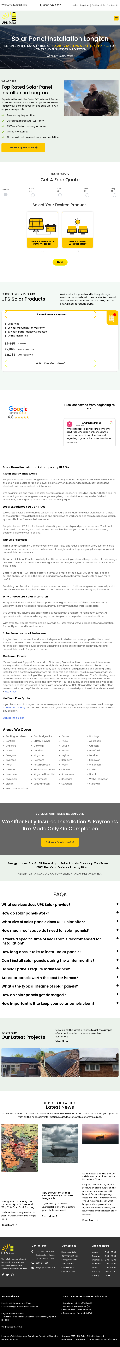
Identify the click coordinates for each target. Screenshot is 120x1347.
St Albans (66, 779)
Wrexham (11, 769)
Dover (9, 750)
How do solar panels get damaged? (33, 995)
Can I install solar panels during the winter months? (47, 960)
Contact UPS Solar (13, 718)
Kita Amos (11, 691)
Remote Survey (68, 1271)
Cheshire (11, 745)
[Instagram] (12, 1274)
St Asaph (66, 783)
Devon (65, 745)
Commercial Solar (69, 1256)
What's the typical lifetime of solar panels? (39, 986)
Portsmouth (40, 779)
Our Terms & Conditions (98, 1339)
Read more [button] (72, 442)
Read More (8, 1225)
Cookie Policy (80, 1339)
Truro (64, 741)
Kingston (39, 755)
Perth (9, 764)
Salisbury (66, 760)
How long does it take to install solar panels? (41, 951)
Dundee (38, 750)
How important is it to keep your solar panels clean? (48, 1003)
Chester (66, 769)
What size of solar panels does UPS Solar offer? (43, 921)
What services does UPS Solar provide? (35, 904)
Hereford (94, 750)
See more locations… (17, 788)
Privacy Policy (67, 1339)
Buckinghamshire (16, 736)
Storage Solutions (69, 1259)
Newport (39, 760)
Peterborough (42, 764)
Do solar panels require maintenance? (35, 969)
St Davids (94, 783)
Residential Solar (69, 1252)
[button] (116, 18)
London (93, 755)
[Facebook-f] (2, 1274)
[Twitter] (7, 1274)
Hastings (94, 736)
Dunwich (66, 736)
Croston (94, 745)
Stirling (93, 769)
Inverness (11, 774)
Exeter (65, 750)
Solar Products (67, 1263)
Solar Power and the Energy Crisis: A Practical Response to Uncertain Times (100, 1176)
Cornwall (39, 745)
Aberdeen (95, 741)
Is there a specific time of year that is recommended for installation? (51, 941)
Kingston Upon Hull (44, 774)
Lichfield (10, 741)
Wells (64, 764)
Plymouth (11, 779)
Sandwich (94, 760)
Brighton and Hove (44, 769)
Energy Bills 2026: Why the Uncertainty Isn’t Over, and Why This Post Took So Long (17, 1204)
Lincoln (93, 774)
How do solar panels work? (25, 913)
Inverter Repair (67, 1267)
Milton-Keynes (42, 741)
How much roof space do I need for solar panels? (45, 930)
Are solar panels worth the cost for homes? (39, 977)
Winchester (96, 764)
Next (60, 262)
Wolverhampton (98, 779)
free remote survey (14, 707)
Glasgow (11, 755)
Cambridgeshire (43, 736)
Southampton (42, 783)
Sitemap (114, 1339)
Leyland (65, 755)
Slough (9, 783)
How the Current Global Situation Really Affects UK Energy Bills (57, 1195)
